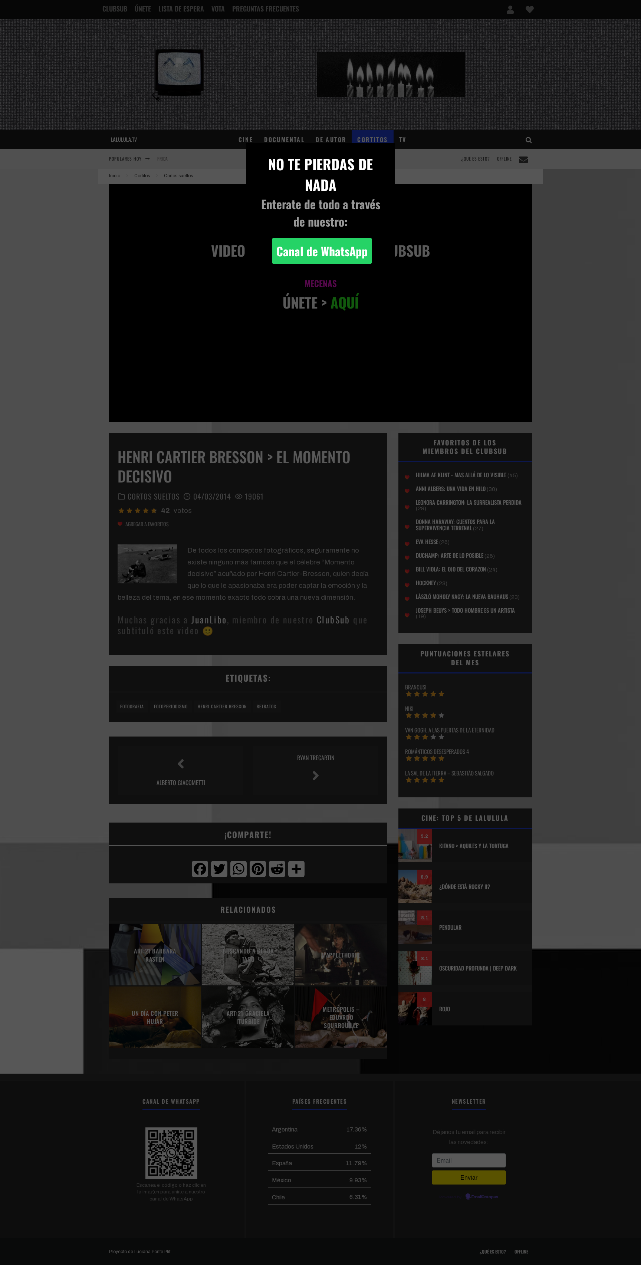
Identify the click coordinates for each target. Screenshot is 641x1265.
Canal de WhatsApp (322, 251)
